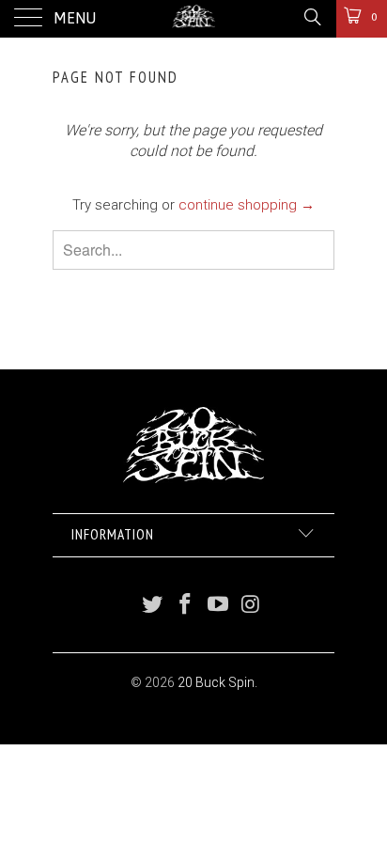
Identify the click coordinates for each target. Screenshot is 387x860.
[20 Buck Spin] (193, 19)
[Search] (311, 17)
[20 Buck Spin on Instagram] (251, 605)
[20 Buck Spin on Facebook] (186, 605)
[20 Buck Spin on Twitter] (153, 605)
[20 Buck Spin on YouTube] (219, 605)
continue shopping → (246, 204)
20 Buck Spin (216, 682)
